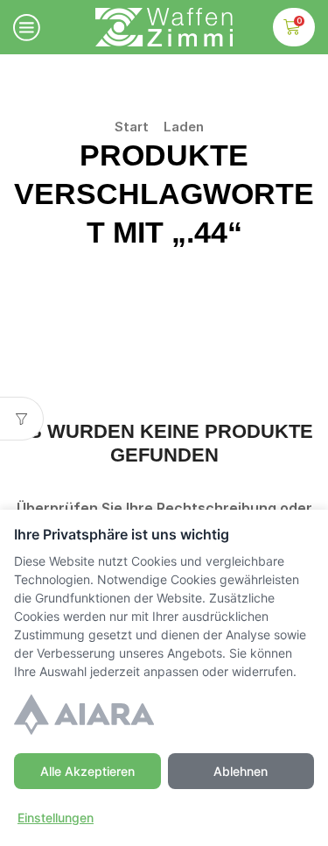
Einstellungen (55, 817)
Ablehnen (240, 771)
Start (132, 126)
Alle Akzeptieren (87, 771)
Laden (184, 126)
